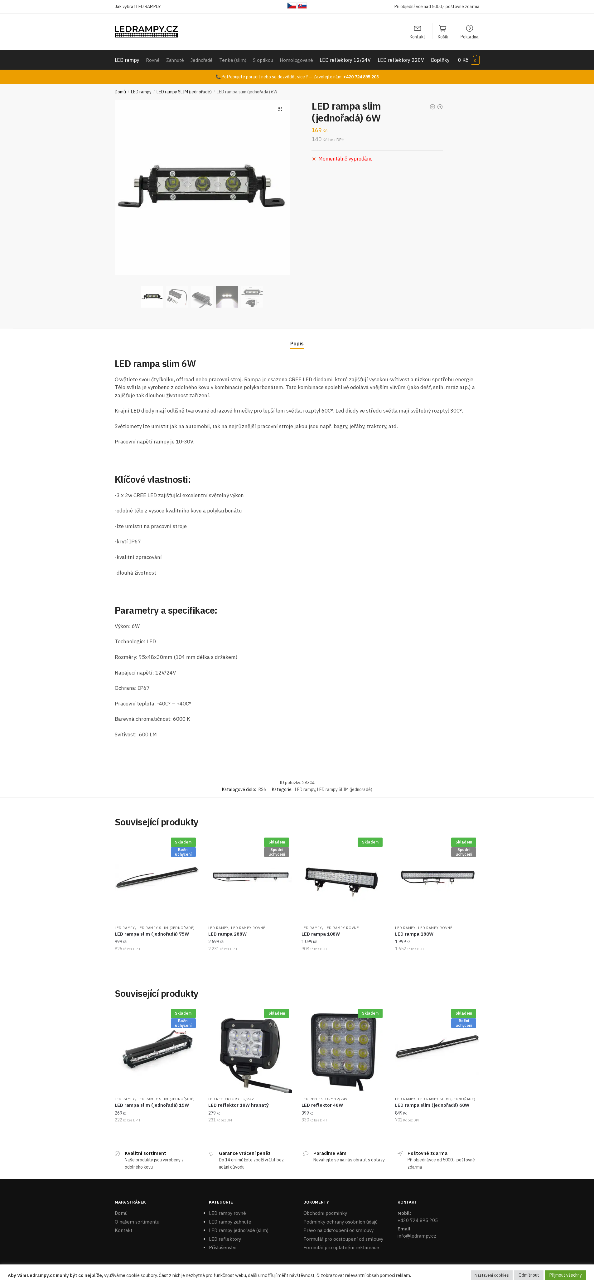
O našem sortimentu (137, 1222)
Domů (120, 92)
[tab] (297, 339)
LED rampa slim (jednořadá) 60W (432, 1105)
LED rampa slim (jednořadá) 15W (152, 1105)
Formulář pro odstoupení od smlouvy (343, 1239)
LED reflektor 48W (322, 1105)
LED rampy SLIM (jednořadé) (184, 92)
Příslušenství (222, 1247)
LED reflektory (225, 1239)
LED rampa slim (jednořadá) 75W (152, 934)
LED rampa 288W (227, 934)
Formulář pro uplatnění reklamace (341, 1247)
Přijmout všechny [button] (565, 1275)
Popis (297, 343)
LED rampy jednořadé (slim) (238, 1230)
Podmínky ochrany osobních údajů (340, 1222)
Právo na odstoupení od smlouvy (338, 1230)
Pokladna (470, 36)
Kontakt (417, 36)
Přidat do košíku (157, 961)
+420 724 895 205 (361, 77)
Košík (443, 36)
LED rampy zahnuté (230, 1222)
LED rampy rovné (248, 928)
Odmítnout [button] (529, 1275)
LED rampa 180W (414, 934)
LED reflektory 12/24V (231, 1099)
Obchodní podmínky (325, 1213)
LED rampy (141, 92)
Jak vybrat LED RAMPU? (138, 6)
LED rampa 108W (321, 934)
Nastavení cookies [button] (492, 1275)
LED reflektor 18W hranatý (238, 1105)
